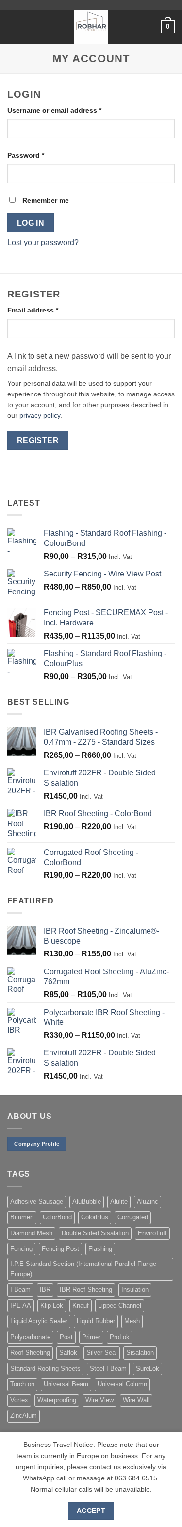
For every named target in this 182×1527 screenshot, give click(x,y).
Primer (91, 1337)
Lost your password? (43, 242)
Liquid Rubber (96, 1321)
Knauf (80, 1305)
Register (38, 440)
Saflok (68, 1352)
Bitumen (21, 1217)
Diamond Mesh (31, 1233)
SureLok (147, 1368)
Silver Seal (101, 1352)
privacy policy (39, 415)
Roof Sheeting (30, 1352)
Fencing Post (60, 1248)
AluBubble (86, 1201)
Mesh (132, 1321)
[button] (13, 26)
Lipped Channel (119, 1305)
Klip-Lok (51, 1305)
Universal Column (122, 1384)
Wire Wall (136, 1400)
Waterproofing (56, 1400)
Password (40, 155)
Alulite (119, 1201)
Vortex (19, 1400)
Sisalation (140, 1352)
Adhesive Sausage (36, 1201)
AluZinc (147, 1201)
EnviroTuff (152, 1233)
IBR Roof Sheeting (86, 1289)
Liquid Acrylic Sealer (38, 1321)
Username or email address (69, 110)
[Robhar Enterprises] (91, 27)
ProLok (120, 1337)
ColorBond (57, 1217)
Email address (47, 310)
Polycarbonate (30, 1337)
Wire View (99, 1400)
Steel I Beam (108, 1368)
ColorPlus (94, 1217)
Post (66, 1337)
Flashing (100, 1248)
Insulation (135, 1289)
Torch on (22, 1384)
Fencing (21, 1248)
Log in (31, 223)
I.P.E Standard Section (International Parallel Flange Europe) (83, 1268)
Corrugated (132, 1217)
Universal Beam (66, 1384)
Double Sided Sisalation (95, 1233)
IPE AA (20, 1305)
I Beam (20, 1289)
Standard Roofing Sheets (45, 1368)
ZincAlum (23, 1415)
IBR (45, 1289)
